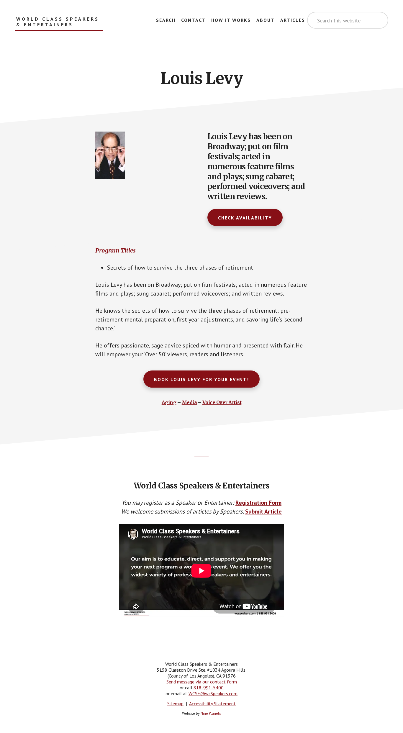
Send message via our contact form (201, 682)
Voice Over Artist (222, 402)
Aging (169, 402)
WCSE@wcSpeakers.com (213, 693)
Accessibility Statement (212, 703)
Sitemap (175, 703)
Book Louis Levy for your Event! (201, 379)
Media (189, 402)
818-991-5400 (209, 688)
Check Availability (245, 218)
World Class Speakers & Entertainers (57, 21)
